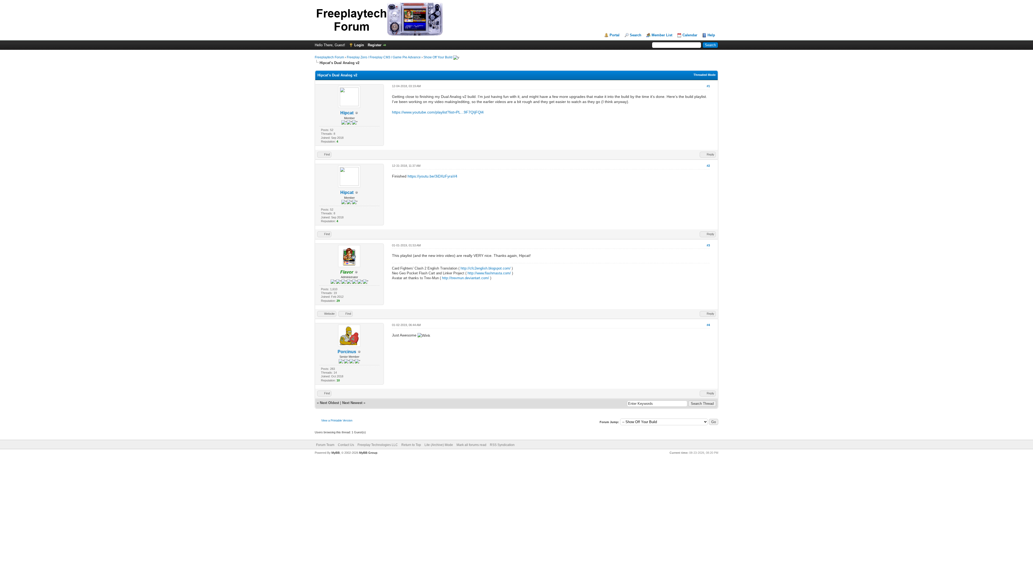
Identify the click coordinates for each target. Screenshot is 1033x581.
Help (711, 35)
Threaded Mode (705, 74)
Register (374, 45)
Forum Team (325, 445)
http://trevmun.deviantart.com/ (465, 278)
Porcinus (347, 351)
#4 (708, 325)
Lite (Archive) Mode (438, 445)
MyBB (335, 452)
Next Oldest (329, 403)
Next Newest (352, 403)
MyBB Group (368, 452)
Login (359, 45)
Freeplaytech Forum (329, 57)
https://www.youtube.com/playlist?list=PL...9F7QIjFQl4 (438, 112)
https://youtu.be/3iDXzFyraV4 (432, 176)
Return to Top (411, 445)
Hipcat (346, 113)
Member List (662, 35)
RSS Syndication (502, 445)
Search (635, 35)
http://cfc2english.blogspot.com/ (486, 268)
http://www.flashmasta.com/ (489, 273)
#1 (708, 86)
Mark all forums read (471, 445)
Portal (615, 35)
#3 (708, 245)
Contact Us (346, 445)
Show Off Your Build (437, 57)
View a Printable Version (336, 420)
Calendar (689, 35)
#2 (708, 165)
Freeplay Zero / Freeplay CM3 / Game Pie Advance (384, 57)
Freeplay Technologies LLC (378, 445)
